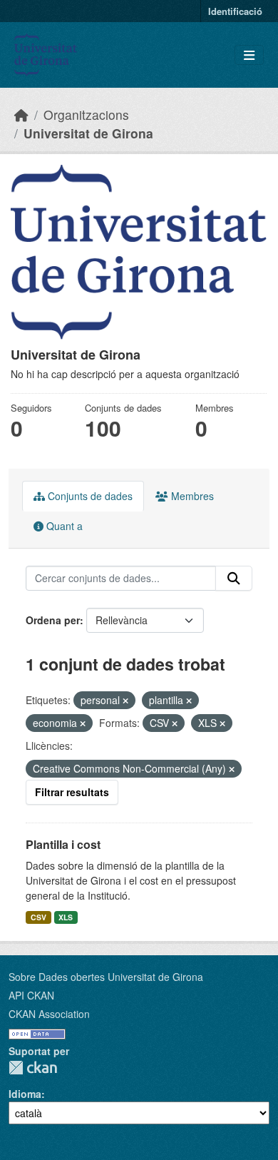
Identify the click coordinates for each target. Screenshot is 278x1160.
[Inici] (21, 114)
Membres (191, 496)
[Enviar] (233, 578)
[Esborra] (125, 700)
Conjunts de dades (89, 496)
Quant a (63, 526)
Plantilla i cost (63, 844)
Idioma (25, 1094)
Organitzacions (86, 114)
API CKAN (31, 995)
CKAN (33, 1067)
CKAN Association (49, 1014)
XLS (65, 917)
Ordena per (53, 620)
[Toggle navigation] (249, 55)
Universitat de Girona (88, 133)
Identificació (235, 11)
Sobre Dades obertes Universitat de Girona (106, 977)
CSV (38, 917)
